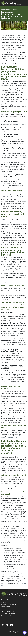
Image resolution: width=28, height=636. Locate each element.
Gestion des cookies (6, 616)
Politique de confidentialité (8, 613)
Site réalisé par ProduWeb (17, 633)
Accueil (2, 8)
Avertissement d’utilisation (8, 611)
